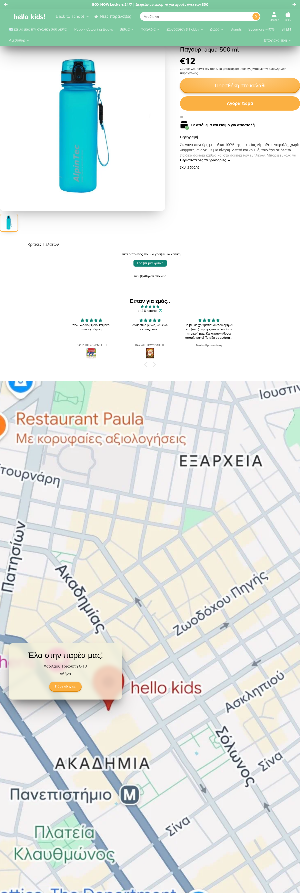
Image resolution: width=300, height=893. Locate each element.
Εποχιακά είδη (275, 40)
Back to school (70, 16)
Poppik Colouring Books (93, 29)
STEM (286, 29)
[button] (147, 364)
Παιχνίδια (148, 29)
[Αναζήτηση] (256, 16)
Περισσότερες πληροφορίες (203, 160)
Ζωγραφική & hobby (183, 29)
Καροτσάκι (288, 16)
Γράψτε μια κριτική (150, 263)
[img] (150, 306)
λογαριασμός (274, 16)
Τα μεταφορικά (229, 69)
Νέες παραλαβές (115, 16)
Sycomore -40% (261, 29)
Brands (236, 29)
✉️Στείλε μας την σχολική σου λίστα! (38, 29)
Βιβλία (125, 29)
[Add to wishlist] (181, 117)
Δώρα (214, 29)
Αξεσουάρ (17, 40)
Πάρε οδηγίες (65, 686)
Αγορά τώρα (240, 103)
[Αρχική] (29, 16)
